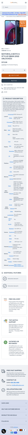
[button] (26, 2)
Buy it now (14, 80)
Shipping (3, 64)
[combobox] (14, 7)
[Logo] (14, 2)
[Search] (2, 7)
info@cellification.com (18, 385)
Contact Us (11, 380)
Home (2, 16)
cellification (15, 427)
